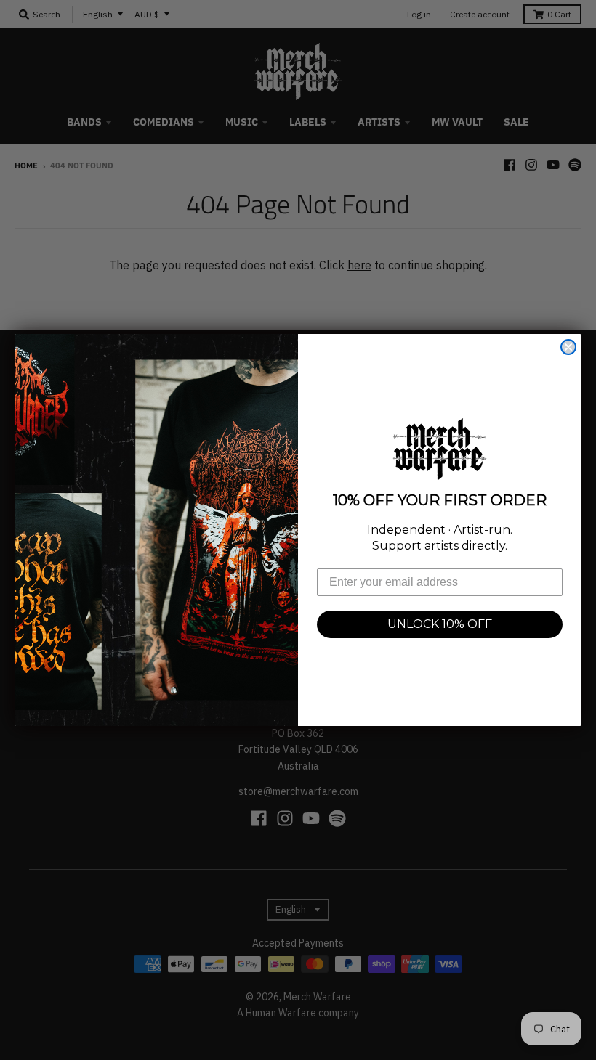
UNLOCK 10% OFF (439, 624)
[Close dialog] (568, 347)
